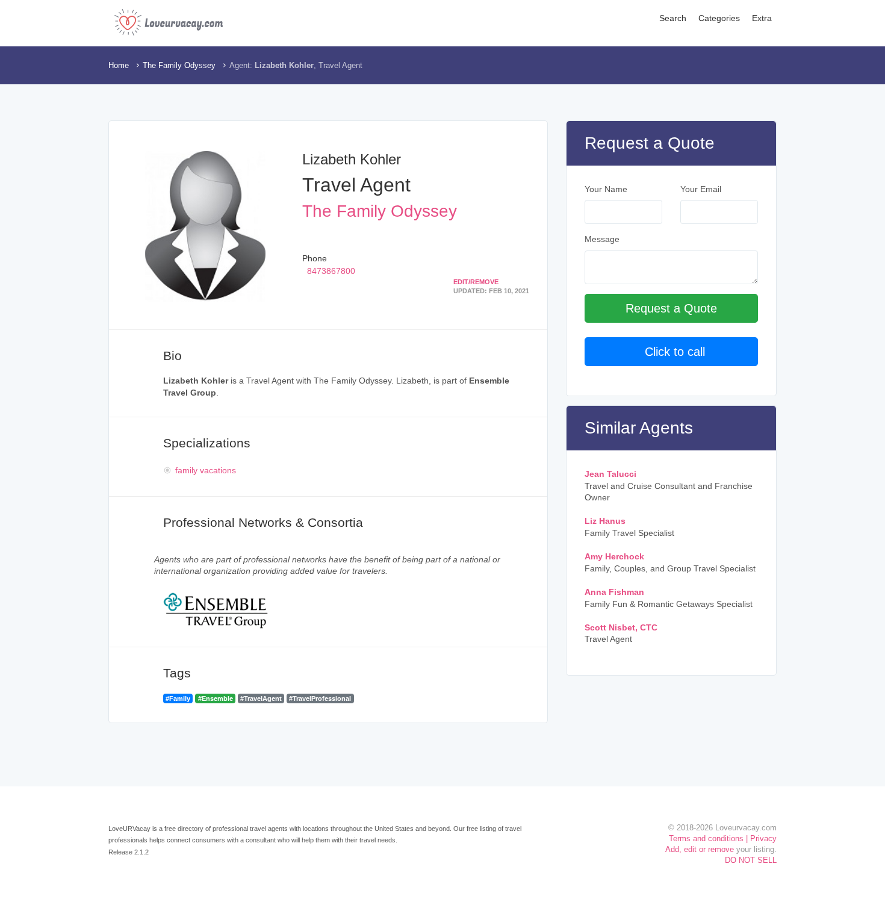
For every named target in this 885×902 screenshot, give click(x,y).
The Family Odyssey (179, 65)
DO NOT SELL (751, 860)
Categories (719, 18)
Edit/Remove (475, 281)
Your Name (606, 189)
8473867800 (331, 271)
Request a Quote (671, 308)
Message (602, 239)
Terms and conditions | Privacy (723, 838)
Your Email (700, 189)
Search (672, 18)
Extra (762, 18)
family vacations (205, 470)
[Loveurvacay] (168, 22)
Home (118, 65)
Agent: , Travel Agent (295, 65)
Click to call (671, 351)
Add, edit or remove (699, 849)
